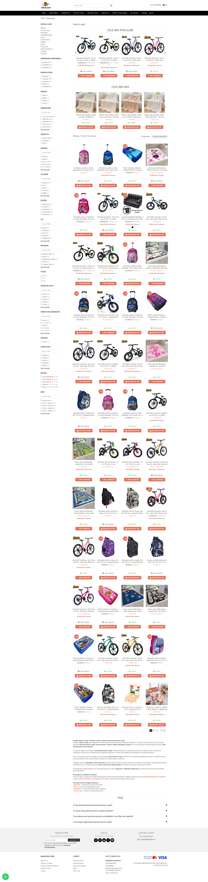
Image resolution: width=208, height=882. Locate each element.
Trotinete (44, 54)
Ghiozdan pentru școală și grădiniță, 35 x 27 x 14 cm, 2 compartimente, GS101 (157, 659)
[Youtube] (104, 840)
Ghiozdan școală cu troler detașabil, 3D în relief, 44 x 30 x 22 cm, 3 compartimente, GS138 (83, 169)
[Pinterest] (100, 840)
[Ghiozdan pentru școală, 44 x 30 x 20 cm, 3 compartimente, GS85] (108, 547)
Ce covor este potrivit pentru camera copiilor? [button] (93, 810)
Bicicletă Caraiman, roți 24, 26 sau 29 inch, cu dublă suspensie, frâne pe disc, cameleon (86, 59)
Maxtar (45, 84)
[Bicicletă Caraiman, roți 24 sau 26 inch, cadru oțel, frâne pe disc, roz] (154, 45)
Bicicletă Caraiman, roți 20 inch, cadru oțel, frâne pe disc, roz (157, 512)
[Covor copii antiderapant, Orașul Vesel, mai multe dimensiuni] (84, 449)
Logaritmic (46, 238)
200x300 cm (46, 67)
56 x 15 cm (46, 164)
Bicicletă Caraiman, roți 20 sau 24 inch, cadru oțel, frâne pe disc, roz (84, 610)
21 (43, 276)
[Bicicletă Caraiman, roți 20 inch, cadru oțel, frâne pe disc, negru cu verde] (132, 351)
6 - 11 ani (45, 323)
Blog (151, 13)
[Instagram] (112, 840)
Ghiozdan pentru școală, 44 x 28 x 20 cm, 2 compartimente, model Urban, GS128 (132, 512)
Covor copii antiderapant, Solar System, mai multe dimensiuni (132, 610)
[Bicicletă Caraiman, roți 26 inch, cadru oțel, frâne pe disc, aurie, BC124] (132, 645)
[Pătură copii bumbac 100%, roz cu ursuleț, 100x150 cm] (131, 102)
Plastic (45, 257)
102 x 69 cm (46, 127)
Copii (44, 103)
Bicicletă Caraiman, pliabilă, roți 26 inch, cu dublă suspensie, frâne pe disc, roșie (108, 365)
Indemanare (46, 212)
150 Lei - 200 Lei (48, 408)
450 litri (45, 355)
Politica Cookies (46, 868)
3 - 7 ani (45, 330)
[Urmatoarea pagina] (164, 730)
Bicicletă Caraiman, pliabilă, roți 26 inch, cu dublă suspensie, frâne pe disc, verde (157, 414)
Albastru (45, 183)
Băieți (44, 98)
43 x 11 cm (46, 162)
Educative (46, 204)
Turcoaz (45, 190)
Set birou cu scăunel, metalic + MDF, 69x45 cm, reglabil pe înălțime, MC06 (156, 708)
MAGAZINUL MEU (47, 856)
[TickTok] (108, 840)
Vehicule (45, 230)
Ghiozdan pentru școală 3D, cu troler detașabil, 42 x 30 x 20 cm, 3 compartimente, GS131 (83, 218)
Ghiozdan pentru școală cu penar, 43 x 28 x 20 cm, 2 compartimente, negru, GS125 (108, 512)
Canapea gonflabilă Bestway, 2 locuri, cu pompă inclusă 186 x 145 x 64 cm (132, 218)
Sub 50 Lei (46, 400)
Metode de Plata (78, 861)
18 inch (45, 302)
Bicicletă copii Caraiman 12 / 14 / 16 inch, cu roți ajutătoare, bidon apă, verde (108, 463)
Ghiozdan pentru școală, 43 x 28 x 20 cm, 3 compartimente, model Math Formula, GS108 (132, 561)
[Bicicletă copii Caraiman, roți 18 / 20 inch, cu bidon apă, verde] (108, 253)
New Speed (46, 86)
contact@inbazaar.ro (147, 839)
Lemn (44, 262)
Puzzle (45, 228)
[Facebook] (96, 840)
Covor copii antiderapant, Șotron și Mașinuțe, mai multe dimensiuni (157, 267)
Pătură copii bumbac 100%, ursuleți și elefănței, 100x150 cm (86, 116)
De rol (44, 233)
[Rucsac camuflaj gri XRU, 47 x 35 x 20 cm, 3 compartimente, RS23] (108, 694)
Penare (43, 44)
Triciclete (43, 51)
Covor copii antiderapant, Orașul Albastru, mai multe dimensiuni (84, 512)
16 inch (45, 304)
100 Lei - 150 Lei (48, 405)
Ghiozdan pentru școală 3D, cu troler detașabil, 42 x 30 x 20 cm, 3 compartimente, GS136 (132, 316)
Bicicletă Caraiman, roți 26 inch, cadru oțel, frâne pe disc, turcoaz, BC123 (108, 659)
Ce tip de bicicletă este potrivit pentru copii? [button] (92, 805)
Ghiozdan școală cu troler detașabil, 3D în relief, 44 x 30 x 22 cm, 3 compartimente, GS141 (108, 169)
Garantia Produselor (79, 866)
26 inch (45, 297)
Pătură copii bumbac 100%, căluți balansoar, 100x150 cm (154, 116)
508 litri (45, 365)
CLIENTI (76, 856)
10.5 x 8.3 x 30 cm (48, 117)
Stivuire (45, 236)
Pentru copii (46, 138)
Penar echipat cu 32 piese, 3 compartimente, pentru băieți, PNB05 (84, 659)
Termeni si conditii (46, 863)
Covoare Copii (45, 30)
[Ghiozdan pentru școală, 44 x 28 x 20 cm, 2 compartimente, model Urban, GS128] (132, 498)
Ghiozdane (44, 33)
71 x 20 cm (46, 167)
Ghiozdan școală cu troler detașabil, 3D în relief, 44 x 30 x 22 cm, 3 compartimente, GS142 (132, 414)
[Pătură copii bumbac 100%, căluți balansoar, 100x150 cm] (154, 102)
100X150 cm (46, 122)
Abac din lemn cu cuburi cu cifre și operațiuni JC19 (132, 708)
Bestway (45, 76)
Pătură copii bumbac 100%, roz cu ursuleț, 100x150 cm (132, 116)
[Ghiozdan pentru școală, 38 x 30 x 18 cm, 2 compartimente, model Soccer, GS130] (84, 400)
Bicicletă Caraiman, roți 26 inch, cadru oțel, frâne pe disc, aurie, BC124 (132, 659)
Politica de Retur (78, 863)
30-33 (44, 157)
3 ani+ (44, 320)
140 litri (45, 358)
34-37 (44, 159)
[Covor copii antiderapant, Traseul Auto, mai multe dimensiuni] (157, 596)
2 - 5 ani (45, 328)
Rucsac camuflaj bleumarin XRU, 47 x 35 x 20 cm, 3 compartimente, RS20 (157, 561)
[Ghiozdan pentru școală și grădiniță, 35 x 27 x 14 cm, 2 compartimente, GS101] (157, 645)
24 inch (45, 299)
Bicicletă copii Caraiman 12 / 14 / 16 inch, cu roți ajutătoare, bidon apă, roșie (132, 463)
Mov (44, 188)
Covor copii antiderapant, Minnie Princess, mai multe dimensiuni (157, 169)
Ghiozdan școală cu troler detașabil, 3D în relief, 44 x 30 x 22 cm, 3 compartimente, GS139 (132, 267)
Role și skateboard (46, 49)
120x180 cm (46, 65)
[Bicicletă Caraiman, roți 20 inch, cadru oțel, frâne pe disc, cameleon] (157, 204)
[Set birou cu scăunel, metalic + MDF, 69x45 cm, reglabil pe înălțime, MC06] (157, 694)
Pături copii (44, 47)
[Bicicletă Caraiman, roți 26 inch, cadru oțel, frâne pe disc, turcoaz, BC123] (108, 645)
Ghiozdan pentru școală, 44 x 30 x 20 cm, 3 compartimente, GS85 (108, 561)
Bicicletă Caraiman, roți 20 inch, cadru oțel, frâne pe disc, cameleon (157, 218)
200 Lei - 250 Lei (48, 411)
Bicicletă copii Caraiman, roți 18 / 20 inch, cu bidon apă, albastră (108, 316)
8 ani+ (44, 325)
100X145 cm (46, 119)
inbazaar (45, 79)
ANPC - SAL (76, 871)
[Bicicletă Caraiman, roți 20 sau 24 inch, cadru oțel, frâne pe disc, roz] (84, 596)
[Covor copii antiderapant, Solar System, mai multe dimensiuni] (132, 596)
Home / (43, 18)
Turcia (44, 342)
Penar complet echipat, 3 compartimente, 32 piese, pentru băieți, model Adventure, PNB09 (83, 708)
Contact (43, 871)
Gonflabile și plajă (46, 35)
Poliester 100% (47, 264)
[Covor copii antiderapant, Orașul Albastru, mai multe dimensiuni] (84, 498)
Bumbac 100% (47, 254)
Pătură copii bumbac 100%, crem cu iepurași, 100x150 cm (109, 116)
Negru (45, 193)
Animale (45, 141)
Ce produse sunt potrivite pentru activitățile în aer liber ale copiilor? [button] (103, 816)
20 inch (45, 294)
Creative (45, 207)
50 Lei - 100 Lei (47, 403)
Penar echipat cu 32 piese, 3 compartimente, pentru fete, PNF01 (108, 610)
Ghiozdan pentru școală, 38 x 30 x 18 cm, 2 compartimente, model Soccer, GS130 (83, 414)
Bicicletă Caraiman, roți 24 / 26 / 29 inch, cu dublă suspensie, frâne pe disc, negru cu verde (109, 59)
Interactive (46, 209)
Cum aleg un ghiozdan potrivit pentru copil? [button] (92, 822)
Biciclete (43, 28)
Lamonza (46, 81)
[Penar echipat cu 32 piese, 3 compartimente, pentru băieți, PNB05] (84, 645)
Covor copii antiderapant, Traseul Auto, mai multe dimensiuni (157, 610)
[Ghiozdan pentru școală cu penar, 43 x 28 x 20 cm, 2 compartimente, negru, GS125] (108, 498)
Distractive (46, 214)
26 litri (44, 360)
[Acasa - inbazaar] (51, 5)
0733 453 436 (147, 836)
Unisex (45, 100)
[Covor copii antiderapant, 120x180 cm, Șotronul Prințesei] (157, 351)
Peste (44, 377)
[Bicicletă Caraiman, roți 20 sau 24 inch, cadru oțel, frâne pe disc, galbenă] (157, 449)
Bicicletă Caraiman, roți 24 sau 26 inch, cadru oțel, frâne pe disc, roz (154, 59)
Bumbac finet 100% (49, 259)
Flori (44, 143)
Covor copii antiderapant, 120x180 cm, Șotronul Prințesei (157, 365)
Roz (44, 185)
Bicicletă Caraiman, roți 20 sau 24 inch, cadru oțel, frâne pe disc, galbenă (157, 463)
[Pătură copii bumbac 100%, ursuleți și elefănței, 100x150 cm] (86, 102)
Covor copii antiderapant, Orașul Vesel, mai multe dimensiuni (84, 463)
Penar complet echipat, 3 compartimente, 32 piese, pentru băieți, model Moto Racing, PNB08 (156, 316)
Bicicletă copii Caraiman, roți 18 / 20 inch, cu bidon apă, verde (108, 267)
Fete (44, 95)
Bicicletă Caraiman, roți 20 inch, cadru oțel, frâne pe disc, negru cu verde (132, 365)
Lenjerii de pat (45, 40)
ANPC (75, 868)
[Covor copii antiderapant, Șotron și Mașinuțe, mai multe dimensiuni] (157, 253)
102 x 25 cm (46, 124)
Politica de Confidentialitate (49, 866)
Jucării (42, 37)
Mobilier (43, 42)
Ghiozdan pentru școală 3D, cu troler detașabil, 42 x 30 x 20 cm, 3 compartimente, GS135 (83, 316)
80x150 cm (46, 62)
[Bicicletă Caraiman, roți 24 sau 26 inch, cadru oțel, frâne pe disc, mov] (131, 45)
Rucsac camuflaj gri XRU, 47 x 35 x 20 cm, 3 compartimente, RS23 (108, 708)
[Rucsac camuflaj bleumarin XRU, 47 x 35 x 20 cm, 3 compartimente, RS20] (157, 547)
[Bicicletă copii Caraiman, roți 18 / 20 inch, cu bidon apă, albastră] (108, 302)
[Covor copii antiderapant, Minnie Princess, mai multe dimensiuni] (157, 155)
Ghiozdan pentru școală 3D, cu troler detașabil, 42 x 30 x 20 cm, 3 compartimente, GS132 (108, 414)
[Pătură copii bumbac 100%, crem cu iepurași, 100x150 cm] (109, 102)
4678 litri (45, 363)
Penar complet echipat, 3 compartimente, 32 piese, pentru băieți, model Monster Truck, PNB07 (132, 169)
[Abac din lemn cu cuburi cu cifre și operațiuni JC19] (132, 694)
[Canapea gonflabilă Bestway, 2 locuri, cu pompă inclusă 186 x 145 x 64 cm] (132, 204)
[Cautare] (111, 5)
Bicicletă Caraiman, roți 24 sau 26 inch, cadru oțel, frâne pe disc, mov (131, 59)
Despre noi (44, 861)
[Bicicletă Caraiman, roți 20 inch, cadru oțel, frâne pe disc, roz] (157, 498)
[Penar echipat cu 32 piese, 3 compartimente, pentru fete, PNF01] (108, 596)
